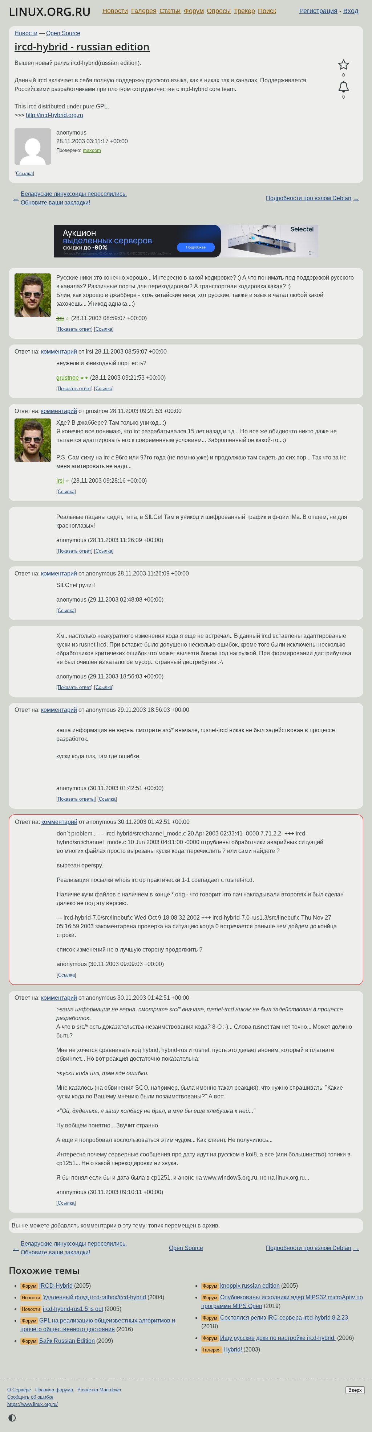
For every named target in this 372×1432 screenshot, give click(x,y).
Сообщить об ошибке (30, 1397)
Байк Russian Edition (67, 1341)
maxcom (92, 150)
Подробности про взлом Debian (308, 198)
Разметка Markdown (99, 1389)
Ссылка (24, 173)
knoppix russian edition (250, 1286)
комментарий (59, 351)
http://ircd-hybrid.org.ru (54, 115)
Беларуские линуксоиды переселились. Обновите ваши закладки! (74, 198)
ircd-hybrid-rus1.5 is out (73, 1309)
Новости (115, 11)
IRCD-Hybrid (56, 1286)
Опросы (219, 11)
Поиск (267, 11)
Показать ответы (76, 799)
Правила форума (54, 1389)
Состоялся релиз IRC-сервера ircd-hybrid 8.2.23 (284, 1318)
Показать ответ (74, 329)
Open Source (63, 33)
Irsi (60, 318)
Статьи (170, 11)
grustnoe (67, 378)
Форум (194, 11)
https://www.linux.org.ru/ (32, 1404)
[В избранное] (343, 64)
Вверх (355, 1390)
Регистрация (318, 11)
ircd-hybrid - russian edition (82, 46)
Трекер (244, 11)
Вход (351, 11)
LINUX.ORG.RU (50, 11)
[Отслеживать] (343, 87)
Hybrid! (232, 1349)
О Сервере (19, 1389)
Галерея (144, 11)
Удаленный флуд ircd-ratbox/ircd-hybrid (94, 1297)
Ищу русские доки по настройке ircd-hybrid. (278, 1338)
